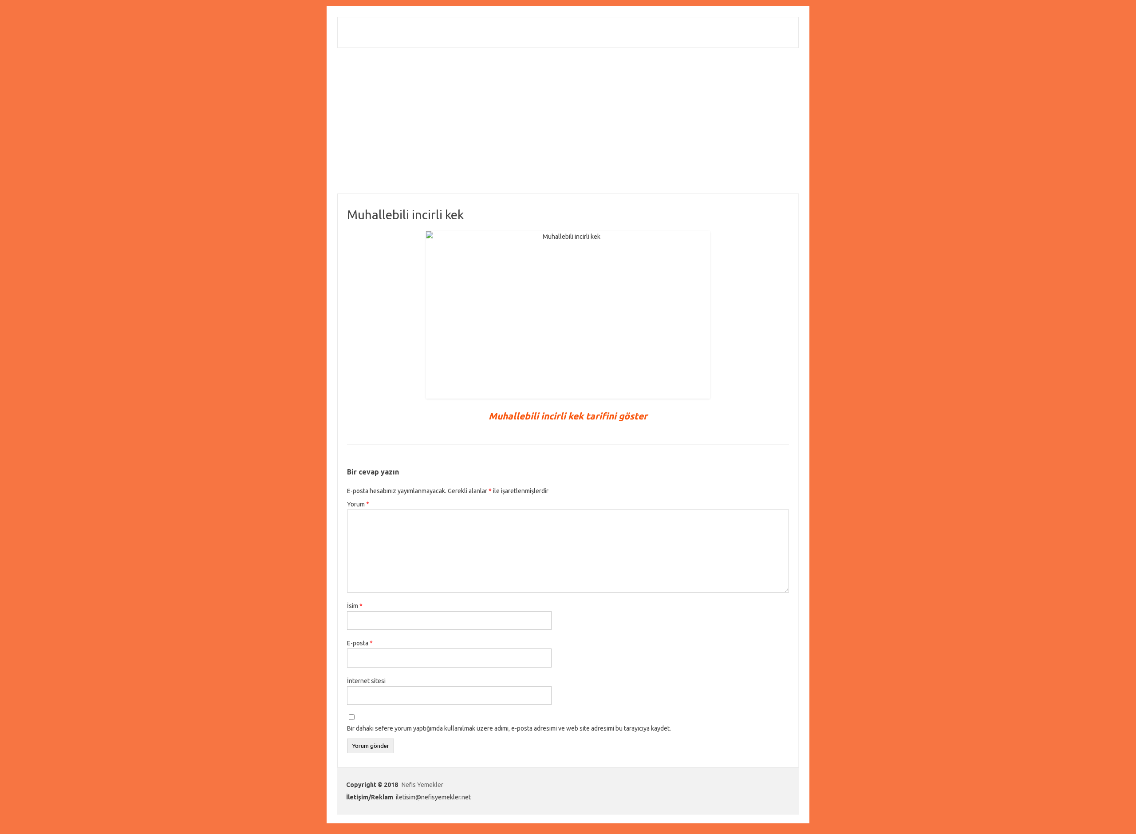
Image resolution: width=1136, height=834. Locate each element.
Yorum (358, 504)
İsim (355, 605)
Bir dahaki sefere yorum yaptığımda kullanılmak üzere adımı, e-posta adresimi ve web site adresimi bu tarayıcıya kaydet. (509, 728)
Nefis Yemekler (422, 784)
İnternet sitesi (366, 680)
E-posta (360, 643)
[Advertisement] (568, 121)
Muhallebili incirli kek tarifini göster (568, 416)
